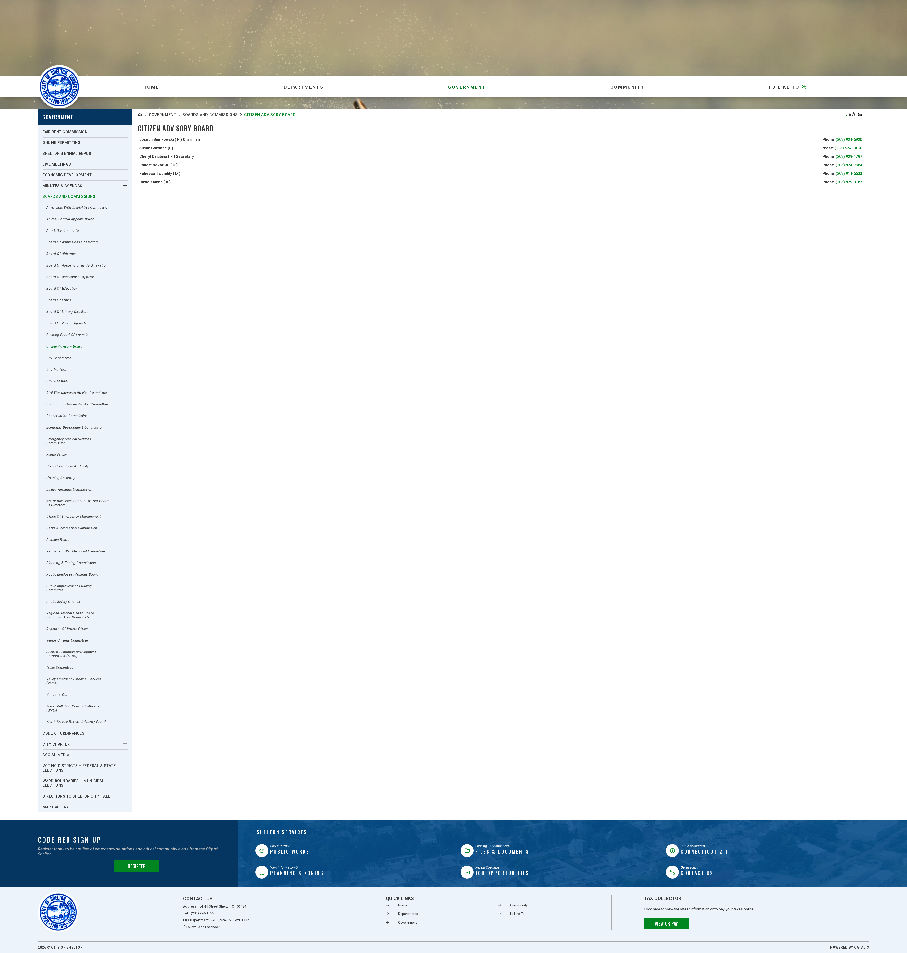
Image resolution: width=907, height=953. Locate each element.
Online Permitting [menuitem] (62, 142)
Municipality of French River (59, 86)
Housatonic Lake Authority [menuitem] (67, 466)
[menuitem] (151, 87)
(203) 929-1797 (849, 156)
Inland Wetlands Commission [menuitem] (69, 489)
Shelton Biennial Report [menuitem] (68, 153)
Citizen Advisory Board (270, 114)
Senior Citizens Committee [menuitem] (67, 640)
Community (519, 905)
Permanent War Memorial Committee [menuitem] (75, 551)
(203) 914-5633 (849, 173)
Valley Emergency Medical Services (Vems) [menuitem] (74, 681)
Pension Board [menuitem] (58, 540)
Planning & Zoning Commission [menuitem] (71, 563)
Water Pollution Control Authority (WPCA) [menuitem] (72, 708)
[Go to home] (58, 912)
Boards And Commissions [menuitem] (69, 196)
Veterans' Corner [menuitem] (59, 695)
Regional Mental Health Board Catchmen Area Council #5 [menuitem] (70, 615)
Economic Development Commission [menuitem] (75, 428)
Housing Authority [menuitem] (60, 478)
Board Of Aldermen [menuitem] (61, 254)
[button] (125, 185)
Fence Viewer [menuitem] (56, 455)
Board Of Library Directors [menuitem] (67, 312)
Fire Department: (216, 920)
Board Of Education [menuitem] (62, 289)
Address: (214, 906)
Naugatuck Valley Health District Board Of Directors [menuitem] (77, 503)
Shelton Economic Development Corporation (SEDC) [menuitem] (71, 654)
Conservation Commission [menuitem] (67, 416)
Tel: (198, 913)
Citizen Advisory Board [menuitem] (64, 347)
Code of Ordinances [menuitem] (63, 733)
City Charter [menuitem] (56, 744)
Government (162, 114)
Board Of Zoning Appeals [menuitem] (66, 323)
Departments (408, 914)
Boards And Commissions (210, 114)
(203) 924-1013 (848, 148)
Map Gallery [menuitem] (56, 807)
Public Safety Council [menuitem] (63, 602)
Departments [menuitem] (304, 87)
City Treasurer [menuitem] (57, 381)
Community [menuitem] (627, 87)
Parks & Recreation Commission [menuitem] (71, 528)
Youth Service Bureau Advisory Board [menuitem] (76, 722)
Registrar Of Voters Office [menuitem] (67, 629)
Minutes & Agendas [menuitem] (62, 186)
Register (137, 866)
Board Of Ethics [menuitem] (59, 300)
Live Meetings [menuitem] (57, 164)
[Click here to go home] (143, 114)
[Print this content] (860, 115)
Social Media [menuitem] (56, 755)
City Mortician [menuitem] (57, 370)
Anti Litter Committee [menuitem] (63, 231)
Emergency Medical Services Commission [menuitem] (68, 441)
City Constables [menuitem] (58, 358)
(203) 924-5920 (849, 139)
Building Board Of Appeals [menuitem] (67, 335)
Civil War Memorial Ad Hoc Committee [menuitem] (76, 393)
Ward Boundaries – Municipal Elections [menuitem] (73, 783)
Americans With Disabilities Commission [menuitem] (78, 208)
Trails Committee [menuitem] (59, 668)
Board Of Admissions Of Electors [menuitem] (72, 242)
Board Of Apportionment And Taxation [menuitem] (77, 265)
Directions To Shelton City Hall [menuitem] (76, 796)
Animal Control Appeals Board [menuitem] (70, 219)
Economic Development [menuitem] (67, 175)
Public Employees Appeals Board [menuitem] (72, 575)
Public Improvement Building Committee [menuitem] (69, 588)
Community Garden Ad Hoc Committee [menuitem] (77, 404)
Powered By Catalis (849, 947)
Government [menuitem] (467, 87)
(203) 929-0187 (849, 182)
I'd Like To (517, 914)
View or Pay (666, 923)
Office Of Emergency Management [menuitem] (73, 517)
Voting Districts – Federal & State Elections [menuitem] (79, 767)
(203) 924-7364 (849, 165)
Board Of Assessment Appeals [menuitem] (70, 277)
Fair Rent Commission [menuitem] (65, 132)
